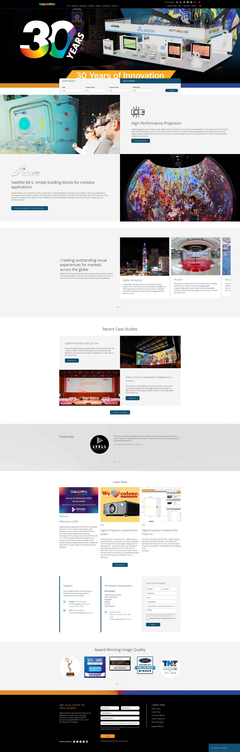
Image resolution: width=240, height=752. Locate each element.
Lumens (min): (90, 87)
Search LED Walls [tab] (129, 81)
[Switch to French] (184, 2)
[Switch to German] (180, 2)
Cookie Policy (156, 712)
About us (193, 6)
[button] (114, 461)
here (68, 596)
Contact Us (114, 6)
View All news (120, 565)
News (179, 6)
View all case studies (120, 412)
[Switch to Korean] (191, 2)
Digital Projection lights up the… (82, 343)
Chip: (63, 87)
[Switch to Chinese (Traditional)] (194, 2)
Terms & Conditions (158, 715)
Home (68, 6)
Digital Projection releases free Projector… (160, 532)
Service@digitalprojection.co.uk (79, 604)
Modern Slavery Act (158, 719)
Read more (72, 361)
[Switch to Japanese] (187, 2)
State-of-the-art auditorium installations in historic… (148, 378)
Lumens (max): (114, 87)
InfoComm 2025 (68, 521)
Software (91, 6)
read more (62, 547)
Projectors (74, 6)
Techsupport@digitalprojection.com (81, 613)
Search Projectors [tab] (68, 81)
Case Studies (106, 6)
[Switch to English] (177, 2)
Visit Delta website (158, 722)
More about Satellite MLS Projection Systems (30, 208)
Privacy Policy (156, 709)
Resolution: (136, 87)
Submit (153, 624)
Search (172, 90)
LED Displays (83, 6)
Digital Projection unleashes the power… (119, 532)
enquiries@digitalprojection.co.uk (120, 619)
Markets (98, 6)
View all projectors (141, 141)
